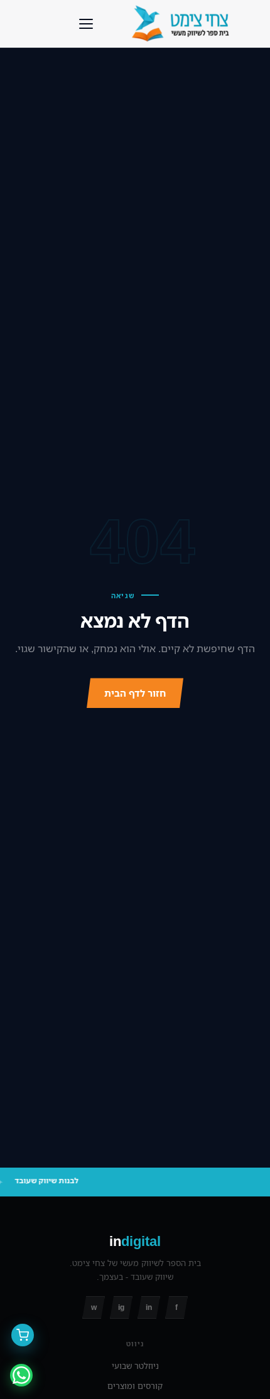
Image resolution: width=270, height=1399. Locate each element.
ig (121, 1307)
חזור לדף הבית (135, 693)
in (149, 1307)
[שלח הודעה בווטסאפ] (21, 1375)
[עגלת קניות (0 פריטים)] (22, 1335)
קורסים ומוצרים (135, 1385)
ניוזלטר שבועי (135, 1365)
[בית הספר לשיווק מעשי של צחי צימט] (183, 24)
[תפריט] (86, 24)
